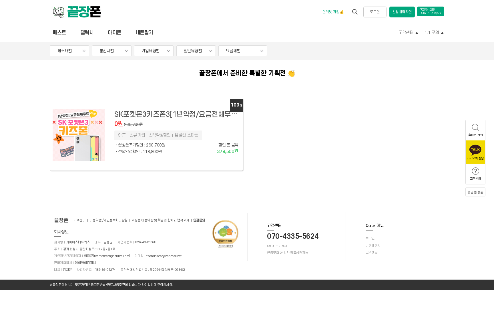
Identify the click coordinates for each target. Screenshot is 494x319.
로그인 (375, 12)
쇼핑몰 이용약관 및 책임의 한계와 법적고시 (160, 220)
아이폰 (114, 32)
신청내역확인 (402, 12)
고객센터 (406, 32)
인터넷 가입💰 (333, 12)
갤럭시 (87, 32)
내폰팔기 (144, 32)
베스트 (59, 32)
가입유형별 (151, 51)
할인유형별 (193, 51)
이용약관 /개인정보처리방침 (108, 220)
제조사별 (64, 51)
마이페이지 (373, 245)
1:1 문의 (432, 32)
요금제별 (233, 51)
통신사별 (106, 51)
